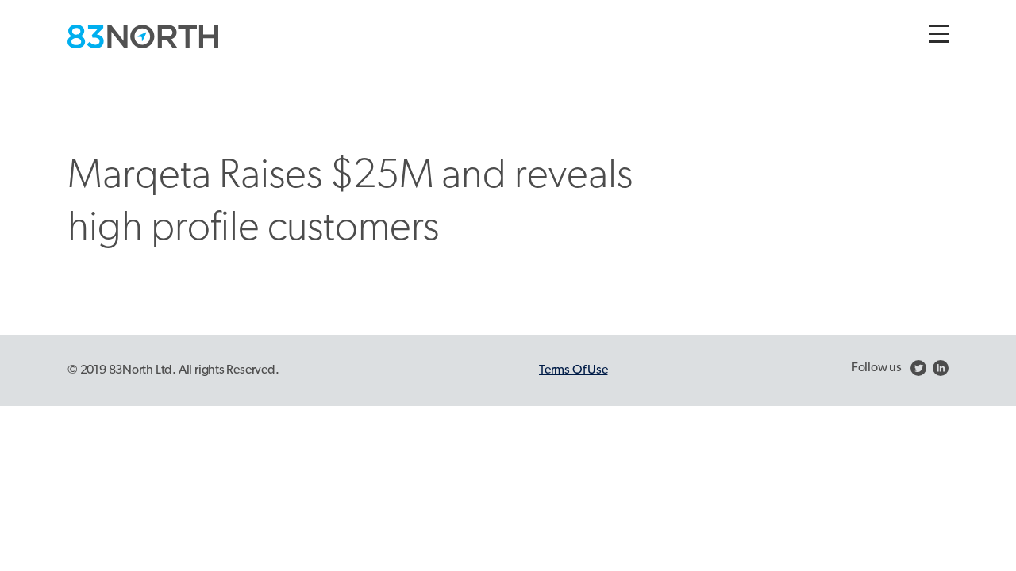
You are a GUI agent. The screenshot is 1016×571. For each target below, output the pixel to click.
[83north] (142, 36)
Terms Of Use (573, 370)
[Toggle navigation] (939, 34)
